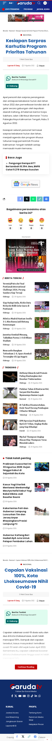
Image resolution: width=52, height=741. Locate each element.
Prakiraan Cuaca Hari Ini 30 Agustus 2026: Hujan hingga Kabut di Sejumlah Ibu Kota (17, 468)
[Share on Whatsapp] (33, 199)
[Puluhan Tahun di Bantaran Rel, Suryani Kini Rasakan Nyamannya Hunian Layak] (10, 392)
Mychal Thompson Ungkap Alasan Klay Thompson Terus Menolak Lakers (33, 440)
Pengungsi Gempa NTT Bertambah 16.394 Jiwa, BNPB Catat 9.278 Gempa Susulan (23, 166)
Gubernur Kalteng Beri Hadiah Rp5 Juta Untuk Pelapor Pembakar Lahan (17, 538)
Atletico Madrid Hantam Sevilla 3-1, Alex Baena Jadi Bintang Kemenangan (17, 321)
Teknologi (23, 415)
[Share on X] (23, 736)
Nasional (12, 31)
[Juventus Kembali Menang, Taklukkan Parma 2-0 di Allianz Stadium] (42, 338)
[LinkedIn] (36, 696)
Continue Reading (26, 667)
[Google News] (24, 696)
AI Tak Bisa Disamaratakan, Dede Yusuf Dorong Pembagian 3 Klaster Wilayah (33, 408)
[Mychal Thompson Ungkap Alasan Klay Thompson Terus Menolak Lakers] (10, 440)
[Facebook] (12, 696)
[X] (16, 696)
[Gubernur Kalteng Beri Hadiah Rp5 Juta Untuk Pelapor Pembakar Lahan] (42, 538)
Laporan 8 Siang (14, 65)
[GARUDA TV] (26, 3)
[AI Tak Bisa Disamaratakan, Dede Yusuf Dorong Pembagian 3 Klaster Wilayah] (10, 408)
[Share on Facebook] (17, 736)
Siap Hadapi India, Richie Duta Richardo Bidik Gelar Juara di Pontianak (17, 305)
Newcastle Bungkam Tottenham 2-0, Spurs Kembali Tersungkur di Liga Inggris (17, 353)
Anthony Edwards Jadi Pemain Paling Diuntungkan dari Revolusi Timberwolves (33, 376)
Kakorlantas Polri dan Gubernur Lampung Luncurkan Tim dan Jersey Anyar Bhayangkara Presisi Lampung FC (15, 516)
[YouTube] (20, 696)
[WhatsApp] (39, 696)
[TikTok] (32, 696)
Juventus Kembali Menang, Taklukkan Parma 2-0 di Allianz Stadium (17, 337)
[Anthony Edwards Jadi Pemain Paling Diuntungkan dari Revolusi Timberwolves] (10, 376)
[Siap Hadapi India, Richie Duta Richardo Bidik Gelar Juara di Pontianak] (42, 306)
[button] (5, 3)
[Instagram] (28, 696)
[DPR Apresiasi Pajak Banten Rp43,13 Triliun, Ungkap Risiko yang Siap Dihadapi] (10, 424)
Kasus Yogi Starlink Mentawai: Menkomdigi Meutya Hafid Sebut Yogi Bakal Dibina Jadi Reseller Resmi (17, 491)
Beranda (5, 31)
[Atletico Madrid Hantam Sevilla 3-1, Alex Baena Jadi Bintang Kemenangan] (42, 322)
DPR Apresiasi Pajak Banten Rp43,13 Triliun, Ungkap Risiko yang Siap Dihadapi (33, 424)
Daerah (22, 431)
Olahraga (6, 297)
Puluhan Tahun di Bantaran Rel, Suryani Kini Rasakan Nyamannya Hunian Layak (34, 392)
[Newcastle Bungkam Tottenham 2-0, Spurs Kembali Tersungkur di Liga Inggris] (42, 354)
